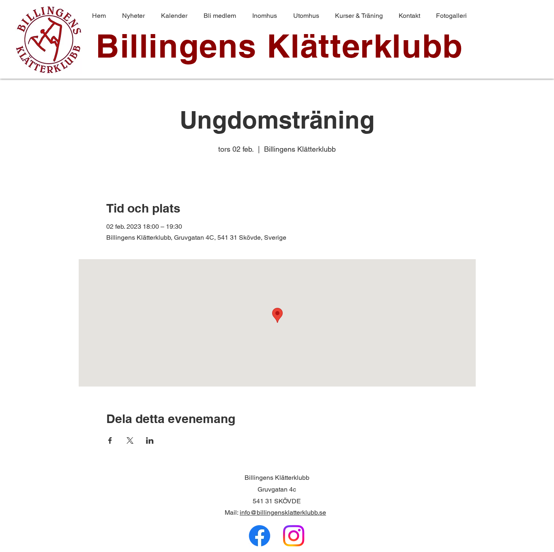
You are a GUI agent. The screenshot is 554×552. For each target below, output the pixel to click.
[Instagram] (293, 536)
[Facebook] (259, 536)
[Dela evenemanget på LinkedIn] (150, 440)
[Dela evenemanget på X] (130, 440)
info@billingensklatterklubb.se (283, 512)
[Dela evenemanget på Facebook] (110, 440)
